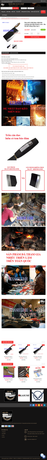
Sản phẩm (4, 433)
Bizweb (38, 458)
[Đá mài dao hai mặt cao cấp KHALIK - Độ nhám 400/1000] (38, 371)
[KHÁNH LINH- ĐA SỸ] (6, 416)
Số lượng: (26, 33)
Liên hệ (3, 437)
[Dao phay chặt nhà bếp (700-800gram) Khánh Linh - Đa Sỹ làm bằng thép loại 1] (38, 349)
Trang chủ (3, 431)
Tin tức (3, 435)
